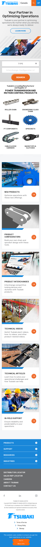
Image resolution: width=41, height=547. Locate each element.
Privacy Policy (22, 525)
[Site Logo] (10, 3)
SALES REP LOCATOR (13, 476)
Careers (8, 479)
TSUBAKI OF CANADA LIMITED (20, 501)
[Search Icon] (33, 3)
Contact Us (10, 486)
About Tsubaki (11, 482)
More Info (21, 544)
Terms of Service (22, 522)
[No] (28, 540)
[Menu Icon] (38, 3)
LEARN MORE (20, 31)
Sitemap (21, 528)
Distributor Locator (14, 472)
